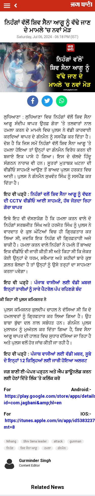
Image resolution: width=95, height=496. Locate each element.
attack (58, 441)
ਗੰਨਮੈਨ (62, 448)
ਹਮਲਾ (47, 448)
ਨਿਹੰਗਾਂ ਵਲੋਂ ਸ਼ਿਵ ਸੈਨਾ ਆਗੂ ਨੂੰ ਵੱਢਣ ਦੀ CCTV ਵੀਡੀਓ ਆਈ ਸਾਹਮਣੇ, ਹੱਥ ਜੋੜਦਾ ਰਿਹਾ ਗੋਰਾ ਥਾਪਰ (47, 200)
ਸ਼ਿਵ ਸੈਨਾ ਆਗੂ (28, 448)
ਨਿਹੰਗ (9, 448)
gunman (75, 441)
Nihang (11, 441)
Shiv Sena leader (35, 441)
